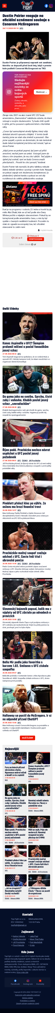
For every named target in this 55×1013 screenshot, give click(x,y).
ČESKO (25, 461)
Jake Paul (34, 936)
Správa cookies (27, 998)
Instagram (28, 984)
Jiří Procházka (34, 461)
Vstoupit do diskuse (35, 239)
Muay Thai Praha (36, 939)
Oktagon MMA (38, 810)
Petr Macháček (36, 942)
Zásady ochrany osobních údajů (27, 1003)
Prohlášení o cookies (27, 1001)
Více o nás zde (22, 972)
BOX (6, 780)
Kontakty (40, 984)
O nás (32, 945)
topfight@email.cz (19, 925)
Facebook (15, 984)
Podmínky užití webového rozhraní (27, 995)
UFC (21, 28)
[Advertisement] (27, 277)
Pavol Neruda (18, 945)
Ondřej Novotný (19, 939)
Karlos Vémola (19, 936)
